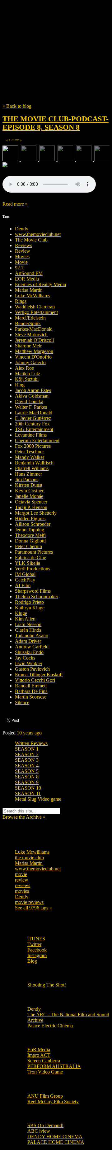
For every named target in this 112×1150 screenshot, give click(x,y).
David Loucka (29, 401)
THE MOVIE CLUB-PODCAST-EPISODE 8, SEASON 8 (55, 123)
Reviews (23, 245)
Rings (20, 301)
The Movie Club (56, 38)
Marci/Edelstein (30, 317)
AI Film (22, 585)
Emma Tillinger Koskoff (39, 674)
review (21, 879)
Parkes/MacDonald (34, 329)
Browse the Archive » (23, 817)
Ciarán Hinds (28, 630)
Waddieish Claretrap (35, 306)
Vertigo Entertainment (36, 312)
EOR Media (27, 278)
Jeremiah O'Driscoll (34, 340)
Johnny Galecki (30, 362)
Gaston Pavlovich (32, 669)
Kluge (21, 613)
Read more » (15, 204)
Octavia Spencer (31, 501)
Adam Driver (28, 641)
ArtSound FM (29, 273)
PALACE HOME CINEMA (55, 1142)
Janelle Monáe (29, 496)
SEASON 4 (27, 765)
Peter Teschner (29, 451)
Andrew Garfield (32, 646)
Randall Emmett (31, 685)
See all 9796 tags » (33, 907)
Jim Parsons (26, 479)
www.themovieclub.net (38, 234)
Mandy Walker (29, 457)
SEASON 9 (27, 782)
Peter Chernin (28, 546)
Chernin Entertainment (37, 440)
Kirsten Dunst (28, 485)
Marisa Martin (29, 290)
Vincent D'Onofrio (33, 356)
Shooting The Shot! (46, 984)
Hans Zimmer (28, 474)
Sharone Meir (28, 345)
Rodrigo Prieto (29, 602)
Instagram (37, 955)
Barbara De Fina (31, 691)
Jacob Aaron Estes (33, 390)
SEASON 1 (27, 748)
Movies (22, 256)
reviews (22, 885)
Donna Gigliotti (30, 540)
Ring (20, 384)
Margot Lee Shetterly (36, 513)
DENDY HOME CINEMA (54, 1136)
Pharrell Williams (32, 468)
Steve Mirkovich (31, 334)
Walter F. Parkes (31, 407)
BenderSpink (28, 323)
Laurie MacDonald (33, 412)
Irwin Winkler (28, 663)
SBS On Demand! (45, 1125)
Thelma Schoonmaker (36, 596)
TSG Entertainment (34, 429)
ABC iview (38, 1131)
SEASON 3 (27, 760)
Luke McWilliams (32, 295)
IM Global (25, 574)
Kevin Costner (29, 490)
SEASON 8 (27, 776)
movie (21, 874)
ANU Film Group (45, 1096)
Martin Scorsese (30, 696)
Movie (21, 262)
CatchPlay (25, 579)
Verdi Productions (32, 568)
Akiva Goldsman (32, 396)
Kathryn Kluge (29, 607)
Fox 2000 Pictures (33, 446)
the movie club (29, 857)
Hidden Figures (30, 518)
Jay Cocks (25, 657)
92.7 (19, 267)
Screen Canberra (43, 1060)
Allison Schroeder (32, 524)
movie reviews (29, 902)
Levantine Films (31, 435)
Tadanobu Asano (31, 635)
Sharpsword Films (33, 591)
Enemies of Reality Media (40, 284)
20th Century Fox (32, 423)
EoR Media (38, 1049)
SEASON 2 (27, 754)
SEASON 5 (27, 771)
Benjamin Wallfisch (34, 462)
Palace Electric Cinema (50, 1025)
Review (22, 251)
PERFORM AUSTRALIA (54, 1066)
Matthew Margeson (34, 351)
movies (22, 891)
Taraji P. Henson (31, 507)
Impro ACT (38, 1055)
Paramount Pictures (34, 552)
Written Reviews (31, 743)
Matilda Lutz (27, 373)
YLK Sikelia (27, 563)
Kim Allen (25, 618)
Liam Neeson (28, 624)
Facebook (37, 949)
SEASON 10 (28, 788)
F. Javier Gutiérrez (33, 418)
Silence (22, 702)
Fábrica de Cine (30, 557)
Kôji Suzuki (27, 379)
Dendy (21, 228)
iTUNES (36, 938)
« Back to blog (16, 106)
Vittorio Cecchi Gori (35, 680)
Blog (32, 961)
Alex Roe (24, 368)
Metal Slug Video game (38, 799)
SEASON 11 (28, 793)
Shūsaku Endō (29, 652)
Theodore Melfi (30, 535)
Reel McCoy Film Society (53, 1101)
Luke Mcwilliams (32, 852)
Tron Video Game (45, 1071)
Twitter (34, 944)
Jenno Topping (29, 529)
